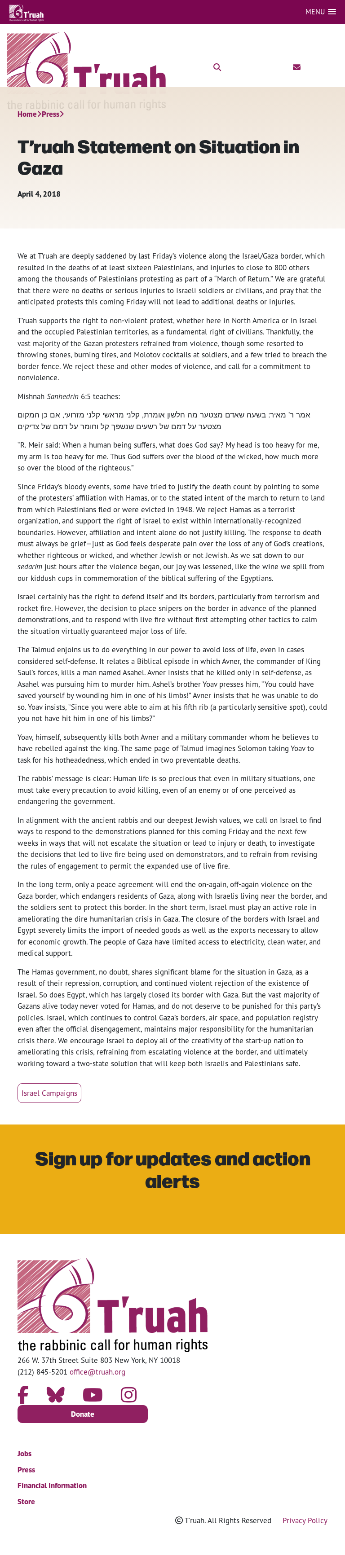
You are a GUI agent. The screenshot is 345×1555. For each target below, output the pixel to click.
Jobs (24, 1453)
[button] (321, 11)
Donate (82, 1414)
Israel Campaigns (49, 1093)
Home (27, 114)
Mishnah (32, 396)
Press (50, 114)
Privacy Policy (305, 1520)
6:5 (85, 396)
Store (26, 1502)
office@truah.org (97, 1371)
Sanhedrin (63, 396)
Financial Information (52, 1485)
